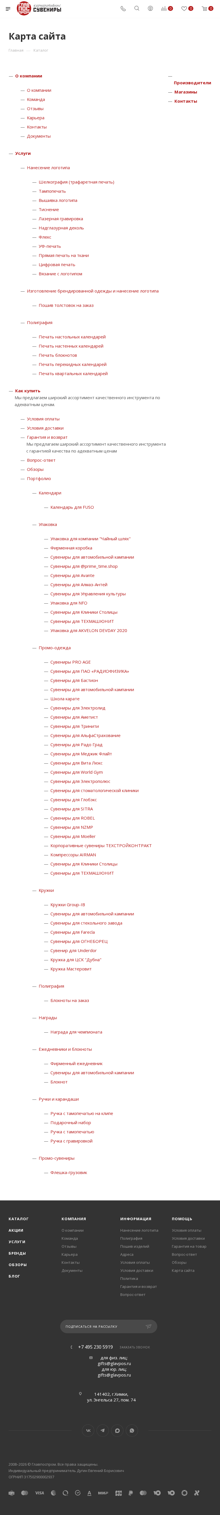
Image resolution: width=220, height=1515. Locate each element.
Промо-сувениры (56, 1158)
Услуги (23, 153)
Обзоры (35, 469)
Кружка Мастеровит (71, 969)
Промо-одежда (55, 647)
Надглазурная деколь (61, 228)
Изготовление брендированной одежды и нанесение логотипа (93, 291)
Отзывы (35, 108)
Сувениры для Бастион (74, 680)
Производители (192, 82)
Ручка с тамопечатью (72, 1131)
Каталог (19, 1218)
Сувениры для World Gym (76, 772)
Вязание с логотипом (60, 273)
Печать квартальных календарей (73, 373)
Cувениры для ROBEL (72, 818)
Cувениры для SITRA (71, 809)
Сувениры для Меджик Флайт (81, 753)
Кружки (46, 890)
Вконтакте (88, 1430)
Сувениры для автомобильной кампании (92, 557)
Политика (129, 1278)
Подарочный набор (70, 1122)
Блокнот (59, 1082)
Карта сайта (183, 1270)
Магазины (185, 92)
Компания (74, 1218)
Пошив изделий (134, 1246)
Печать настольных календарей (72, 337)
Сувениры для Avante (72, 575)
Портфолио (39, 478)
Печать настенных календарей (71, 346)
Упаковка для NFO (68, 603)
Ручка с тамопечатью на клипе (81, 1113)
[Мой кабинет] (150, 9)
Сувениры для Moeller (73, 836)
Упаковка (48, 524)
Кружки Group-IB (67, 904)
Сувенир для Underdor (73, 950)
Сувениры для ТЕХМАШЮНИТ (82, 621)
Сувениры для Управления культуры (88, 593)
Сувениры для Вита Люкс (76, 763)
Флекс (45, 237)
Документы (39, 136)
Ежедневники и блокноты (65, 1049)
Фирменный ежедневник (76, 1063)
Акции (16, 1230)
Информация (136, 1218)
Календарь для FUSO (72, 507)
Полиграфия (39, 322)
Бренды (17, 1253)
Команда (36, 99)
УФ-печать (50, 246)
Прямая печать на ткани (64, 255)
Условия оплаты (43, 419)
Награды (48, 1017)
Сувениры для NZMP (71, 827)
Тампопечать (52, 191)
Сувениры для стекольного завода (86, 923)
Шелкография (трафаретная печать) (76, 182)
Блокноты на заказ (69, 1000)
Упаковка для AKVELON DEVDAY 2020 (88, 630)
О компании (28, 76)
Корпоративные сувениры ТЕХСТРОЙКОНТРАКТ (101, 845)
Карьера (35, 117)
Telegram (103, 1430)
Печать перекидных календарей (73, 364)
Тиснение (49, 209)
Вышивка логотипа (58, 200)
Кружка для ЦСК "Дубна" (75, 959)
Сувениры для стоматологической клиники (94, 790)
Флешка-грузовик (68, 1172)
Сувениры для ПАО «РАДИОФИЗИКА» (89, 671)
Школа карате (65, 698)
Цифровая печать (57, 264)
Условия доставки (45, 428)
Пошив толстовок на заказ (66, 305)
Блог (14, 1276)
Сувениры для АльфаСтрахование (85, 735)
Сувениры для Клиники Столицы (83, 612)
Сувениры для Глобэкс (73, 799)
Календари (50, 493)
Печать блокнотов (58, 355)
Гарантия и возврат (47, 437)
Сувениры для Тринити (74, 726)
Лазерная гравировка (61, 218)
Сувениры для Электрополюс (80, 781)
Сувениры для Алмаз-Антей (78, 584)
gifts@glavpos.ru (114, 1363)
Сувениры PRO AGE (70, 662)
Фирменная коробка (71, 548)
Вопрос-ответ (41, 460)
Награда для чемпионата (76, 1032)
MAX (117, 1430)
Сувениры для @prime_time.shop (84, 566)
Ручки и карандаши (59, 1099)
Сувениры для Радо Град (76, 744)
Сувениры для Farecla (72, 932)
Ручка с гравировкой (71, 1141)
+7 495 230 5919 (95, 1347)
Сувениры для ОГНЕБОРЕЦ (79, 941)
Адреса (126, 1254)
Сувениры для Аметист (74, 717)
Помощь (182, 1218)
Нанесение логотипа (48, 167)
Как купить (27, 390)
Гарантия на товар (189, 1246)
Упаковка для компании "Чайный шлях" (90, 538)
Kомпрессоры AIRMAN (73, 854)
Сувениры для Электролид (77, 708)
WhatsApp (132, 1430)
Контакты (37, 127)
